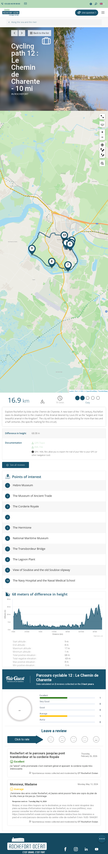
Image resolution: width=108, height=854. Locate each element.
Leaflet (71, 391)
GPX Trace (39, 442)
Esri (76, 391)
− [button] (102, 137)
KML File (38, 447)
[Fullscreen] (102, 116)
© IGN (81, 391)
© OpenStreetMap (91, 391)
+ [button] (102, 132)
